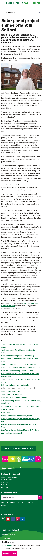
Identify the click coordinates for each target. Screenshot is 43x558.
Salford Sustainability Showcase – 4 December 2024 (21, 368)
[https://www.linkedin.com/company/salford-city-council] (22, 519)
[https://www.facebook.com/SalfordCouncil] (13, 519)
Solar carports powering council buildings (17, 371)
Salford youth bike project (11, 391)
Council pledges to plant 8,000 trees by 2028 (18, 364)
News (3, 341)
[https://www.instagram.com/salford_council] (18, 519)
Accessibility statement (8, 534)
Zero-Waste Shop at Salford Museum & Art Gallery (20, 430)
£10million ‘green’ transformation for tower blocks (20, 406)
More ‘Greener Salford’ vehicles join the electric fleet (19, 360)
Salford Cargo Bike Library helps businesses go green (19, 345)
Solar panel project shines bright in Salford (18, 388)
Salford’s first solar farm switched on (15, 385)
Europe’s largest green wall (11, 433)
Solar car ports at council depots (14, 398)
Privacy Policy (5, 538)
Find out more (7, 545)
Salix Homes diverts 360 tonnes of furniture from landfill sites (20, 375)
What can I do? (27, 502)
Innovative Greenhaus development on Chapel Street (18, 425)
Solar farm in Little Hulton (11, 394)
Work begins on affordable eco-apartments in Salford (18, 351)
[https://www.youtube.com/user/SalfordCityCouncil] (8, 519)
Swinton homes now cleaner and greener (16, 416)
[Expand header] (3, 3)
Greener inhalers (7, 409)
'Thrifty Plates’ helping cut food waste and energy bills (20, 420)
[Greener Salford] (23, 3)
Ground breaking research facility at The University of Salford (21, 402)
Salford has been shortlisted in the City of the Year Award (20, 380)
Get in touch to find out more (19, 448)
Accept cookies (9, 554)
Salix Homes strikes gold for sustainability (17, 356)
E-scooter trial (7, 413)
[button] (40, 497)
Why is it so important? (10, 502)
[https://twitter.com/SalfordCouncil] (3, 519)
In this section (9, 12)
